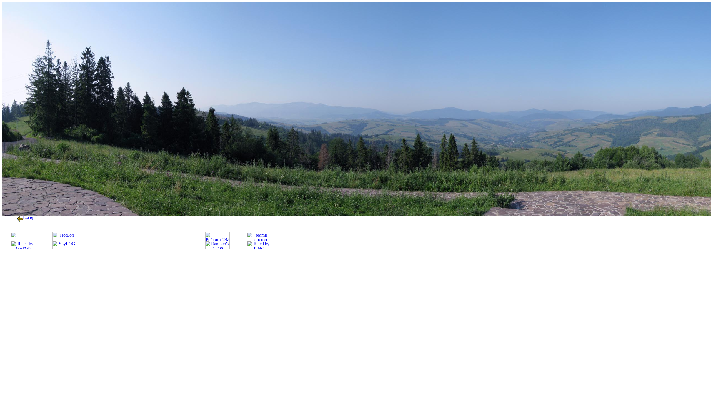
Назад (28, 218)
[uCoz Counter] (23, 239)
